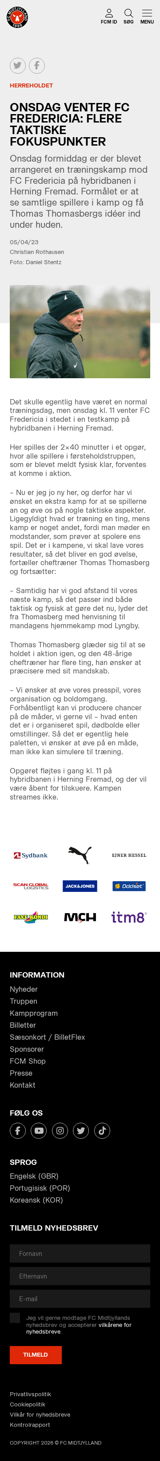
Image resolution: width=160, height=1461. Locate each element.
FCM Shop (28, 1061)
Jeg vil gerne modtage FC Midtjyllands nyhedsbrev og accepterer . (79, 1325)
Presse (21, 1073)
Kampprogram (34, 1013)
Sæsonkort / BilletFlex (47, 1037)
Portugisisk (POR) (40, 1188)
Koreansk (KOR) (36, 1200)
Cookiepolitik (27, 1404)
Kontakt (23, 1085)
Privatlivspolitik (30, 1394)
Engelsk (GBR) (34, 1176)
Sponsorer (27, 1049)
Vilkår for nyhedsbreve (40, 1414)
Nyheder (24, 989)
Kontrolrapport (30, 1424)
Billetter (23, 1025)
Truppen (23, 1001)
